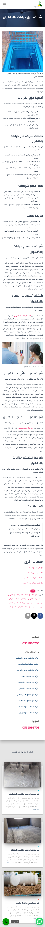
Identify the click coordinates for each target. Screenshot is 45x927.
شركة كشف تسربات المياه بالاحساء (33, 583)
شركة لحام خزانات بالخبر (29, 677)
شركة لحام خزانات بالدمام (28, 689)
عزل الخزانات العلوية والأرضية (17, 603)
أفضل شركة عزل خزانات (31, 595)
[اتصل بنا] (5, 921)
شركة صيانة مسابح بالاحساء (28, 707)
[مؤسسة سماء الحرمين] (37, 4)
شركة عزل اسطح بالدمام (35, 568)
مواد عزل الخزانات (12, 607)
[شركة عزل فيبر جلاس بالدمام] (22, 831)
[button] (39, 921)
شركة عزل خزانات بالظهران (34, 603)
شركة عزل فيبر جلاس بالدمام (27, 670)
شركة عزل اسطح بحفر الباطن (27, 695)
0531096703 (30, 643)
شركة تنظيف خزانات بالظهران (18, 599)
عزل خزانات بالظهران (24, 607)
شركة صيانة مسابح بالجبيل (28, 713)
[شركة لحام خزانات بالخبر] (22, 884)
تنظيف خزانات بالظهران (35, 599)
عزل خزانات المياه (37, 607)
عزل (33, 591)
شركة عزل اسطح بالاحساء (35, 573)
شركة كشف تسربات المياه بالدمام (33, 578)
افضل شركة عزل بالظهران (15, 595)
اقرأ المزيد (36, 810)
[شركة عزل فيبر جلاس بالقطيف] (22, 775)
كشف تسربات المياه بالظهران (22, 316)
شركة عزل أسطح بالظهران (25, 428)
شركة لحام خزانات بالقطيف (28, 683)
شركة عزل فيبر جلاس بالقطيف (27, 658)
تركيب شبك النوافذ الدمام (28, 664)
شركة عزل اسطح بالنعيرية (28, 701)
